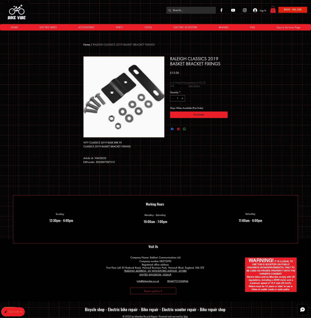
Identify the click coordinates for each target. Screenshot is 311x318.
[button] (228, 128)
